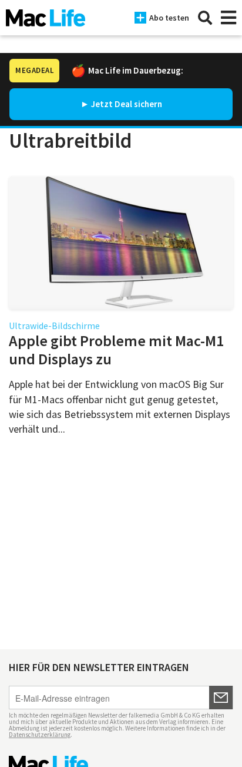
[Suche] (205, 18)
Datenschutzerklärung (39, 735)
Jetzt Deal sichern (126, 103)
